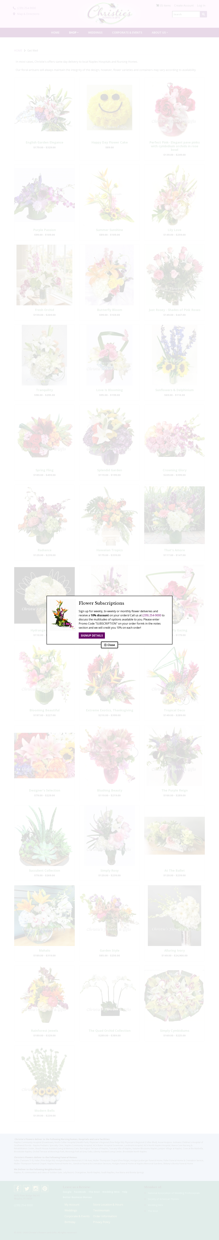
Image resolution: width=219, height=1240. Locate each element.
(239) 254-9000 (151, 615)
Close (111, 645)
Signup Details (92, 635)
